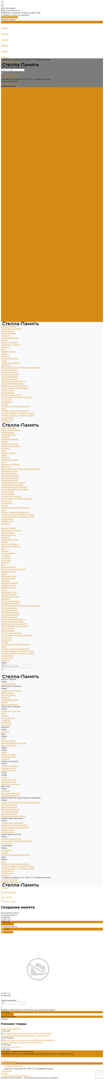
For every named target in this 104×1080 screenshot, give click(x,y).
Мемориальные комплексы (13, 143)
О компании (6, 300)
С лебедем (6, 218)
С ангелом (5, 216)
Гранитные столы (8, 252)
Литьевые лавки (8, 239)
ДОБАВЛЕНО (7, 924)
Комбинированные (9, 100)
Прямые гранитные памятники (15, 173)
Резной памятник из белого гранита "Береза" (22, 1042)
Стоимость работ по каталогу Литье (17, 175)
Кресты (4, 102)
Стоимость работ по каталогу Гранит (17, 177)
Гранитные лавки (8, 236)
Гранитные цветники (10, 261)
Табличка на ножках (10, 125)
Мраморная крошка (10, 136)
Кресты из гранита (9, 104)
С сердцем (6, 220)
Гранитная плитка (9, 134)
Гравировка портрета (10, 1029)
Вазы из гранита (8, 227)
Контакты (5, 321)
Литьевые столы (8, 255)
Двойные (5, 97)
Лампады (5, 118)
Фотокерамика (8, 154)
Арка (3, 209)
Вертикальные (7, 93)
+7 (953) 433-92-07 (9, 880)
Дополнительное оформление (15, 150)
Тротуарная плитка (9, 138)
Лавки (4, 116)
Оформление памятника (12, 145)
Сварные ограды (8, 248)
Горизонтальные (8, 95)
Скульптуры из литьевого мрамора (16, 159)
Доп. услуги (6, 161)
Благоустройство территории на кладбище (21, 129)
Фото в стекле (7, 152)
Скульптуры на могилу (11, 157)
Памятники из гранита (11, 91)
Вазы (3, 111)
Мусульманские (8, 214)
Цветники (5, 127)
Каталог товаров (8, 188)
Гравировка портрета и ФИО (14, 147)
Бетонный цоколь (9, 132)
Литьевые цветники (10, 264)
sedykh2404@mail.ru (10, 62)
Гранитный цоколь (9, 141)
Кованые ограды (8, 245)
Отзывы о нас (7, 318)
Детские (5, 211)
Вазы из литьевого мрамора (13, 230)
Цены (3, 307)
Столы (4, 122)
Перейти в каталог (9, 17)
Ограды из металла (9, 120)
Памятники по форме (11, 106)
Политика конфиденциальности (15, 168)
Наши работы (7, 316)
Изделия (5, 109)
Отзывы (4, 166)
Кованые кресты (8, 113)
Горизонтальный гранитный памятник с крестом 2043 (25, 1035)
